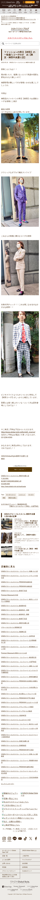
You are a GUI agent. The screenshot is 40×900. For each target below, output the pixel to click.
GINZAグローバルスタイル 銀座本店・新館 (15, 614)
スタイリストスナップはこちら (20, 38)
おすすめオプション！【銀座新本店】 (14, 504)
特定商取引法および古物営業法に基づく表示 (9, 875)
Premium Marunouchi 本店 (9, 595)
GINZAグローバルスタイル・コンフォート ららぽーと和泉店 (19, 729)
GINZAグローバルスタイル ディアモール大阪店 (16, 711)
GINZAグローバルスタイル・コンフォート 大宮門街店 (18, 662)
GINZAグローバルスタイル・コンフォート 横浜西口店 (18, 657)
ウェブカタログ (27, 859)
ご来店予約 (25, 856)
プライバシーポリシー (9, 871)
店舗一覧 (5, 856)
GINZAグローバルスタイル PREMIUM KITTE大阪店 (18, 698)
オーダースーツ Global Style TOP (9, 851)
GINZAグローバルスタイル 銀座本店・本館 (15, 610)
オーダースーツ (11, 494)
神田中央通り (12, 498)
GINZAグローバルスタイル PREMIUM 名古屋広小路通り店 (19, 682)
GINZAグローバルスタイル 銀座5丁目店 (14, 619)
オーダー (31, 494)
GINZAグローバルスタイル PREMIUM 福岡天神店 (17, 767)
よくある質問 (6, 859)
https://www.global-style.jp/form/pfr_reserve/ (18, 432)
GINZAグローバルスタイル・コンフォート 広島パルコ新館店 (19, 755)
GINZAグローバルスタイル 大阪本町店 (13, 715)
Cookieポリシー (27, 871)
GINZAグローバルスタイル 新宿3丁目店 (14, 591)
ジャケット (22, 494)
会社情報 (25, 863)
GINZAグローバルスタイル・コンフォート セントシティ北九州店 (19, 772)
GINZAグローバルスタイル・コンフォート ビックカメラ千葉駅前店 (19, 671)
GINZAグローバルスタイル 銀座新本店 (13, 606)
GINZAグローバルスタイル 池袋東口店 (13, 632)
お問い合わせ (6, 863)
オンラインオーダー (7, 784)
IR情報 (4, 867)
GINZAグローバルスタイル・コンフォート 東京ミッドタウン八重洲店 (19, 600)
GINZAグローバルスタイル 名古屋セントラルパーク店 (18, 694)
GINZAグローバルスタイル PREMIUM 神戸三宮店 (17, 750)
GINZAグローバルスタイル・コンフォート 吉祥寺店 (18, 636)
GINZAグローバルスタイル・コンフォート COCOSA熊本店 (19, 778)
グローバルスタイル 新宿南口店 (11, 627)
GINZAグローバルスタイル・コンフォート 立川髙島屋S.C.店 (18, 641)
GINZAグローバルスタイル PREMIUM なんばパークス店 (19, 702)
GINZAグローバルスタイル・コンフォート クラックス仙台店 (19, 576)
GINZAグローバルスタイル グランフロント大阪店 (17, 707)
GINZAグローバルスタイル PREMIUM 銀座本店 (16, 582)
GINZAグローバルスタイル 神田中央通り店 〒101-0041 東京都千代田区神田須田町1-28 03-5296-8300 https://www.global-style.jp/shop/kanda (15, 481)
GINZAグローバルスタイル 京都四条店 (13, 745)
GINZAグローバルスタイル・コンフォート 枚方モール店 (19, 724)
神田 (4, 498)
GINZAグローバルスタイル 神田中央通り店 (15, 623)
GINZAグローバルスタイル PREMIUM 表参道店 (16, 586)
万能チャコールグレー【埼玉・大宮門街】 (24, 506)
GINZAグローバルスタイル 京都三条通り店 (15, 741)
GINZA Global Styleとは (29, 850)
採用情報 (25, 867)
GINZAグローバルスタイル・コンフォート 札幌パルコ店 (19, 571)
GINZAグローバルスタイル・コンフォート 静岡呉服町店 (19, 677)
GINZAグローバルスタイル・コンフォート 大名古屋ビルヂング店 (19, 688)
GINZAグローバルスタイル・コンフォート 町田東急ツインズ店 (19, 648)
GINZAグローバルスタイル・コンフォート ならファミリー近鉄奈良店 (19, 736)
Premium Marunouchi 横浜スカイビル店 (14, 653)
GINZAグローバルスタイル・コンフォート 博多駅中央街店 (19, 761)
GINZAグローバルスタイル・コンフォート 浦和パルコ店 (19, 666)
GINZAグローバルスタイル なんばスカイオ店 (16, 720)
